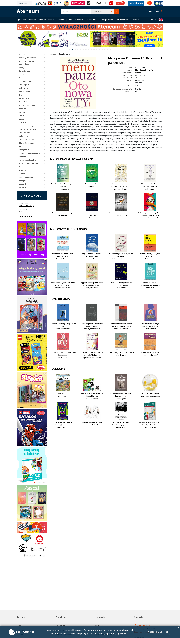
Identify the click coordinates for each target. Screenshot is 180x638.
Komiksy (22, 112)
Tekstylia (22, 180)
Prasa (21, 167)
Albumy (22, 54)
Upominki (23, 184)
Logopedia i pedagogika (29, 129)
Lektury (22, 119)
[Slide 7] (86, 49)
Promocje (79, 19)
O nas (144, 19)
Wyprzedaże (91, 19)
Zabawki (22, 187)
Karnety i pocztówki (27, 105)
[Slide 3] (75, 49)
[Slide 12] (99, 49)
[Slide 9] (91, 49)
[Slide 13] (102, 49)
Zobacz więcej (25, 216)
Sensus (138, 72)
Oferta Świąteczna (26, 143)
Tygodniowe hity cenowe (26, 19)
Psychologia (60, 298)
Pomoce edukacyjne (27, 160)
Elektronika (23, 88)
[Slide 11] (96, 49)
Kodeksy (22, 108)
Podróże (22, 156)
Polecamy (58, 368)
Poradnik (135, 19)
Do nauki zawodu (26, 81)
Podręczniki (24, 150)
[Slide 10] (94, 49)
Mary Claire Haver (142, 70)
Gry (20, 95)
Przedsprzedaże (106, 19)
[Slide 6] (83, 49)
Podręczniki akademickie (29, 153)
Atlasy (21, 67)
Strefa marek (23, 3)
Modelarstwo (24, 132)
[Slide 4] (78, 49)
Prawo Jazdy (24, 170)
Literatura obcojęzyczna (29, 126)
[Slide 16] (110, 49)
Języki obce (24, 98)
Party (21, 146)
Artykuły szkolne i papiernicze (26, 62)
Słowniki (22, 173)
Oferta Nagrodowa (26, 139)
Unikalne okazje (122, 19)
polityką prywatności (117, 633)
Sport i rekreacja (26, 177)
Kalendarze (24, 102)
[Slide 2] (72, 49)
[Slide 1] (70, 49)
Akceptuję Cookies (158, 632)
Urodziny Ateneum (47, 19)
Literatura (23, 122)
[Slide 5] (80, 49)
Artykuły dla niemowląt (28, 58)
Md (152, 70)
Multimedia (23, 136)
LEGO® (22, 115)
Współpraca (99, 625)
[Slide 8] (88, 49)
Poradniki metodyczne (28, 163)
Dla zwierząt (24, 78)
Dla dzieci (23, 74)
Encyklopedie (24, 91)
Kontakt (153, 19)
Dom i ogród (24, 84)
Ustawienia (60, 625)
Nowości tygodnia (65, 19)
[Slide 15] (107, 49)
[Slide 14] (105, 49)
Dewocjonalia (24, 71)
